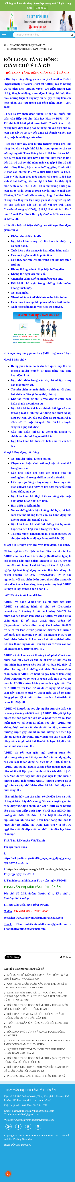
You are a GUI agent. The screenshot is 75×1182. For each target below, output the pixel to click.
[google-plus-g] (8, 1127)
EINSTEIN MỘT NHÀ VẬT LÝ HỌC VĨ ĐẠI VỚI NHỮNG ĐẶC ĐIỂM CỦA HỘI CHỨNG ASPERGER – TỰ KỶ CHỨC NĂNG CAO (35, 996)
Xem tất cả (36, 968)
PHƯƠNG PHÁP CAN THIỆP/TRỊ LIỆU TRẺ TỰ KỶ (36, 1076)
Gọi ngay (41, 7)
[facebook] (18, 1127)
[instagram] (38, 1127)
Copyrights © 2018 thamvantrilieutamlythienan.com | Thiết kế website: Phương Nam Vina (36, 1137)
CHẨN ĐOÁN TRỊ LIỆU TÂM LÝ (27, 45)
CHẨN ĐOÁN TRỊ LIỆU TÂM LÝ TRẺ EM (29, 49)
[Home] (37, 21)
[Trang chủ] (5, 45)
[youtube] (28, 1127)
